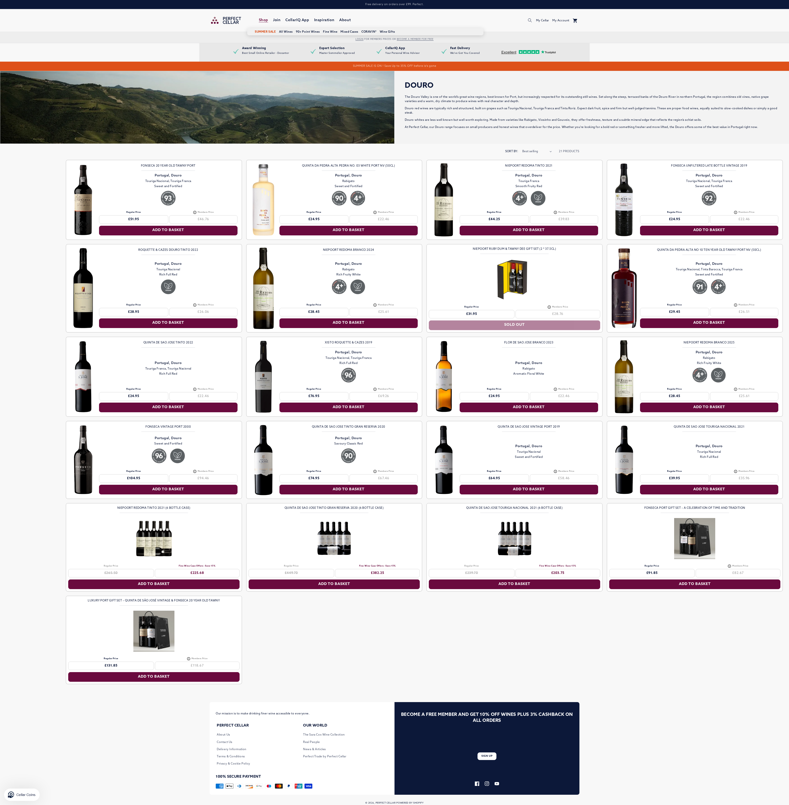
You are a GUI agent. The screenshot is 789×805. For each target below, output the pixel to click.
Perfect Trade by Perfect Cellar (324, 756)
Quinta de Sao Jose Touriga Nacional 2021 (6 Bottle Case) (514, 508)
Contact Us (224, 742)
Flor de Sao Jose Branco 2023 (529, 342)
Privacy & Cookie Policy (233, 763)
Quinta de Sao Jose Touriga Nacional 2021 (709, 426)
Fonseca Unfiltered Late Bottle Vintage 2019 (709, 165)
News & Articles (314, 749)
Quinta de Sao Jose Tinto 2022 (168, 342)
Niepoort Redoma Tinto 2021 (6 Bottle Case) (153, 508)
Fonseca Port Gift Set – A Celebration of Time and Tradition (694, 508)
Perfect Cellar (386, 803)
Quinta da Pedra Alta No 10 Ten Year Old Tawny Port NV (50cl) (709, 250)
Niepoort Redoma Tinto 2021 (529, 165)
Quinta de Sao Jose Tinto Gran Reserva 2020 (348, 426)
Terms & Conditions (231, 756)
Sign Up (487, 756)
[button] (529, 20)
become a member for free (415, 39)
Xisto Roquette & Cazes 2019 (348, 342)
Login (359, 39)
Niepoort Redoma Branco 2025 (709, 342)
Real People (311, 742)
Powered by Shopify (410, 803)
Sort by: (511, 151)
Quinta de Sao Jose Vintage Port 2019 (529, 426)
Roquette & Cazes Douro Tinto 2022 (168, 250)
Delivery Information (231, 749)
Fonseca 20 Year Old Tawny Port (168, 165)
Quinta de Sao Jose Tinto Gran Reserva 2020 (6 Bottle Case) (334, 508)
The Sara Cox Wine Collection (324, 734)
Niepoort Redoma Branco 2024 (348, 250)
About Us (223, 734)
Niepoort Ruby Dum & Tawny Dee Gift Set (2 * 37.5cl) (514, 249)
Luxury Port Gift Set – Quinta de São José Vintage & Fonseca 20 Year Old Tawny (154, 600)
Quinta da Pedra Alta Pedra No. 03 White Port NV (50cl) (348, 165)
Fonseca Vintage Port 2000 (168, 426)
